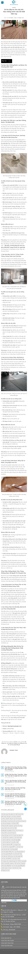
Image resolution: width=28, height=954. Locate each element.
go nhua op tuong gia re (6, 823)
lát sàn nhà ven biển (12, 828)
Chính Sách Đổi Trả (6, 938)
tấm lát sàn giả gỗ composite (8, 863)
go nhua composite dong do (7, 818)
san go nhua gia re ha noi (7, 835)
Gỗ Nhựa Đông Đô (6, 663)
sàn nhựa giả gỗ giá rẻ (19, 851)
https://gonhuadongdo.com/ (14, 726)
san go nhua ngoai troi (18, 835)
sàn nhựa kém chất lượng (7, 856)
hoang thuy (21, 17)
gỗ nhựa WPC (16, 823)
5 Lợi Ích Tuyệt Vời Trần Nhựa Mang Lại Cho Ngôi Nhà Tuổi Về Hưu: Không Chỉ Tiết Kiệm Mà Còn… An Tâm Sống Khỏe (15, 795)
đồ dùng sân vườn (5, 870)
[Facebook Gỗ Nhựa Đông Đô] (12, 900)
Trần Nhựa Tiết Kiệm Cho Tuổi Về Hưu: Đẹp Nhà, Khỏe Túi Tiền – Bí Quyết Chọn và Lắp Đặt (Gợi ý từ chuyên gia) (15, 803)
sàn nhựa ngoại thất (18, 856)
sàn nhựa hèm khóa (17, 853)
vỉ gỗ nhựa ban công (16, 868)
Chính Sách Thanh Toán (7, 943)
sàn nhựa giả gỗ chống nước (8, 851)
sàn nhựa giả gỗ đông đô (15, 744)
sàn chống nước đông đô (12, 743)
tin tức (14, 7)
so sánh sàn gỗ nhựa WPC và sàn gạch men (11, 844)
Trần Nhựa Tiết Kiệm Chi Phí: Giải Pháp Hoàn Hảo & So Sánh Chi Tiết (15, 788)
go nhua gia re (4, 821)
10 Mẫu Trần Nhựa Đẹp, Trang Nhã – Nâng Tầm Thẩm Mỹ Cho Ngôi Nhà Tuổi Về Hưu (16, 775)
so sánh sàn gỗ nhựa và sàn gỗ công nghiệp (11, 839)
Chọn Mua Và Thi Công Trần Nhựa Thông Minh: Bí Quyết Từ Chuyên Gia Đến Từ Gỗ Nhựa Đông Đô (15, 768)
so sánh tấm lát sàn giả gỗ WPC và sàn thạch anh (12, 846)
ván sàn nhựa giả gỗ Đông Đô (18, 865)
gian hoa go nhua (19, 814)
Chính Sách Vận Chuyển (7, 940)
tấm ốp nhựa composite (20, 863)
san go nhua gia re (12, 832)
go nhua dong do (17, 818)
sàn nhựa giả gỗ (13, 849)
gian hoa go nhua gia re (6, 816)
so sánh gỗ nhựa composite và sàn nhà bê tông (11, 837)
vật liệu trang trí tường (6, 868)
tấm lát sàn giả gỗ (22, 861)
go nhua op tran (12, 821)
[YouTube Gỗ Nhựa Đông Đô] (16, 900)
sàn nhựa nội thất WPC (6, 858)
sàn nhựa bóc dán (5, 849)
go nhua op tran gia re (21, 821)
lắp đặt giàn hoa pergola (6, 830)
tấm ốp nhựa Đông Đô (6, 865)
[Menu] (2, 2)
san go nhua (4, 832)
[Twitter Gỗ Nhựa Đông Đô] (14, 900)
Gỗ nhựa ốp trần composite (7, 825)
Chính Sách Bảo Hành (7, 945)
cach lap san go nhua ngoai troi (8, 814)
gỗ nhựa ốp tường (18, 825)
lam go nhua (4, 828)
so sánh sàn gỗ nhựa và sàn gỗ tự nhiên (10, 842)
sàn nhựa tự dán (16, 858)
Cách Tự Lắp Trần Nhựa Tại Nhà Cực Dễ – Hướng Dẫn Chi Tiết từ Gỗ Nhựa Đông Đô (15, 782)
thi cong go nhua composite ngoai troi (9, 861)
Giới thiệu (4, 902)
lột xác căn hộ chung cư (18, 830)
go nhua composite (16, 816)
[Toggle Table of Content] (9, 61)
